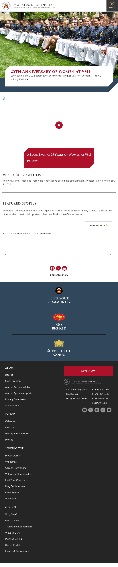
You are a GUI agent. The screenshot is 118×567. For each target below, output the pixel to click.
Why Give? (11, 514)
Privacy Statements (15, 399)
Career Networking (16, 467)
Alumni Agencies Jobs (17, 387)
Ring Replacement (15, 486)
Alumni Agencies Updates (19, 393)
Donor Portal (12, 545)
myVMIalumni (13, 455)
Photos (9, 439)
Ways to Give (12, 532)
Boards (9, 374)
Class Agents (12, 492)
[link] (112, 5)
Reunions (10, 427)
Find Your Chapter (15, 480)
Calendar (10, 421)
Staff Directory (13, 380)
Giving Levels (12, 520)
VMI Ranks (11, 461)
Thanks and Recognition (18, 526)
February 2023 (97, 225)
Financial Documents (17, 551)
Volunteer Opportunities (18, 474)
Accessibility (12, 405)
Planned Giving (13, 538)
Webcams (10, 498)
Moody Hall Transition (17, 433)
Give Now (88, 371)
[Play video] (59, 125)
